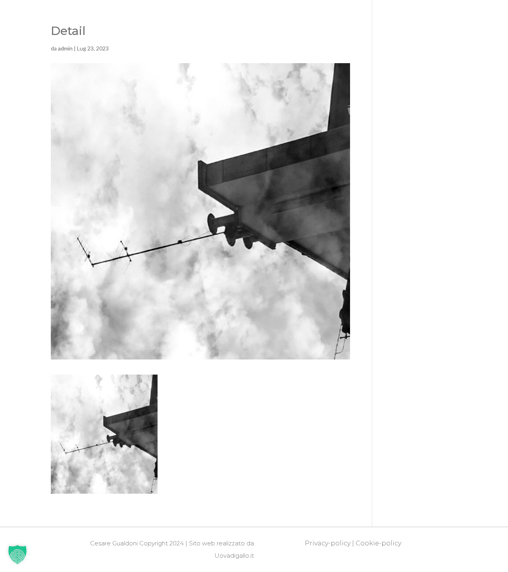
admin (65, 48)
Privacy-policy (327, 543)
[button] (17, 554)
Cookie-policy (378, 543)
